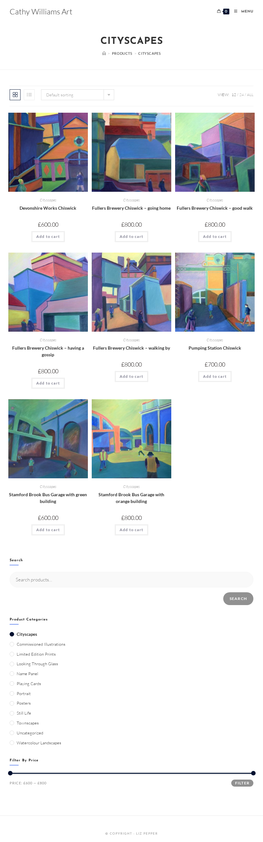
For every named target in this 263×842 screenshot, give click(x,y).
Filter (242, 783)
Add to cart (48, 236)
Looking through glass (37, 663)
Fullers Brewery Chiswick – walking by (131, 348)
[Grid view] (15, 94)
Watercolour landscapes (39, 742)
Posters (24, 703)
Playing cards (29, 683)
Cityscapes (48, 200)
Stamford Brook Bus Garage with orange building (131, 498)
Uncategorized (30, 732)
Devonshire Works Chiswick (48, 208)
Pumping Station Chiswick (215, 348)
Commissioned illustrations (41, 644)
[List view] (29, 94)
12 (234, 94)
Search (238, 598)
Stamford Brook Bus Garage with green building (48, 498)
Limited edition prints (36, 654)
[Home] (104, 53)
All (250, 94)
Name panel (27, 673)
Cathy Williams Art (41, 11)
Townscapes (28, 722)
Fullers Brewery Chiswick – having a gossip (48, 351)
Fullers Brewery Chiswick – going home (131, 208)
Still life (24, 713)
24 (241, 94)
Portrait (24, 693)
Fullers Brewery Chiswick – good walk (215, 208)
